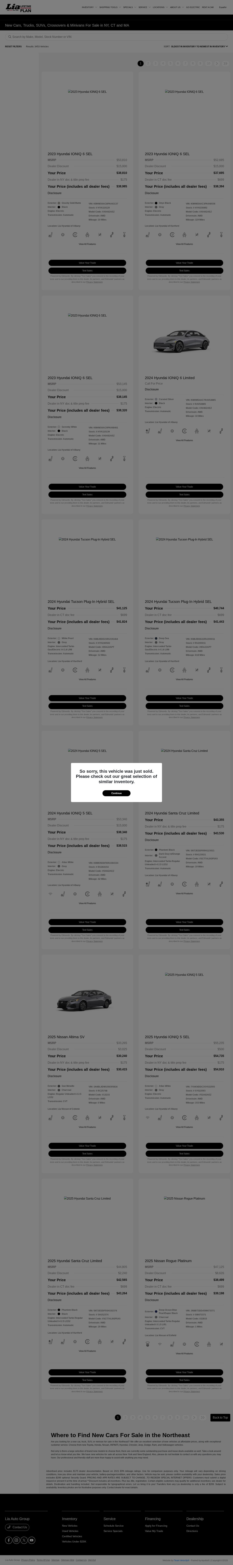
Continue (116, 793)
